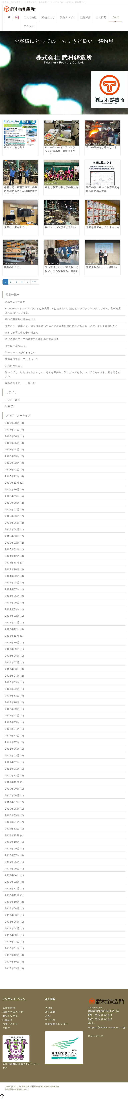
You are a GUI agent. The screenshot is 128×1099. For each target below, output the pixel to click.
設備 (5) (10, 406)
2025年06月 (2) (14, 516)
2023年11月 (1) (14, 635)
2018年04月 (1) (14, 928)
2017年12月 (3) (14, 955)
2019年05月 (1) (14, 868)
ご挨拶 (49, 1008)
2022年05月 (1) (14, 722)
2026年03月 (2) (14, 456)
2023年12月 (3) (14, 629)
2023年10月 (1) (14, 642)
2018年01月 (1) (14, 948)
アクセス (29, 26)
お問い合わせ (10, 1024)
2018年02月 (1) (14, 941)
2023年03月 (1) (14, 682)
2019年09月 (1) (14, 848)
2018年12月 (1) (14, 888)
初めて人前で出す (15, 302)
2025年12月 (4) (14, 476)
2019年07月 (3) (14, 855)
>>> (34, 282)
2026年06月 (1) (14, 436)
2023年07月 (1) (14, 662)
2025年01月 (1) (14, 549)
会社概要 (101, 17)
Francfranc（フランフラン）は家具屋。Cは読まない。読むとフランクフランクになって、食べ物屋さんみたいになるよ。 (63, 310)
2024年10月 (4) (14, 569)
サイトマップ (95, 1036)
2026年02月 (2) (14, 463)
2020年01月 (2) (14, 822)
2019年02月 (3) (14, 881)
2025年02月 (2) (14, 542)
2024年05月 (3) (14, 602)
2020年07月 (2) (14, 802)
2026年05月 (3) (14, 443)
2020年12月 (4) (14, 775)
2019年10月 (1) (14, 842)
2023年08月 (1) (14, 655)
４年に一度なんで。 (16, 345)
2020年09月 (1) (14, 788)
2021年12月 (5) (14, 735)
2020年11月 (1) (14, 782)
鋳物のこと (48, 17)
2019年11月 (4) (14, 835)
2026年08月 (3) (14, 423)
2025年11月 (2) (14, 482)
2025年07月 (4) (14, 509)
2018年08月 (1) (14, 908)
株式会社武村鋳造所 (31, 1086)
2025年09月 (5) (14, 496)
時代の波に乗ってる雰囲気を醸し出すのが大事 (32, 339)
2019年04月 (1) (14, 875)
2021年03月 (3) (14, 755)
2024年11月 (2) (14, 562)
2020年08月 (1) (14, 795)
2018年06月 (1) (14, 915)
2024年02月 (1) (14, 615)
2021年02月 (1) (14, 762)
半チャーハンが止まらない (20, 352)
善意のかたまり (14, 365)
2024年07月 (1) (14, 589)
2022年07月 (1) (14, 715)
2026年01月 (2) (14, 469)
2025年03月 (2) (14, 536)
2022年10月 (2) (14, 702)
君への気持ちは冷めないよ (20, 319)
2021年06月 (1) (14, 748)
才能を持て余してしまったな (21, 359)
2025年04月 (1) (14, 529)
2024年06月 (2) (14, 596)
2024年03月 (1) (14, 609)
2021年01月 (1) (14, 768)
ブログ (115, 17)
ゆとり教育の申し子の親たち (21, 332)
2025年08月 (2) (14, 502)
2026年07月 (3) (14, 429)
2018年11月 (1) (14, 895)
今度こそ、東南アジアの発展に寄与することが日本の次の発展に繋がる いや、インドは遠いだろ (61, 326)
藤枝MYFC (16, 1064)
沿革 (47, 1016)
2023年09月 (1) (14, 649)
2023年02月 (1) (14, 689)
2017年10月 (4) (14, 961)
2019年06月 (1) (14, 862)
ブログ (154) (12, 399)
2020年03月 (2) (14, 815)
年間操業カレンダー (56, 1024)
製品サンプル (67, 17)
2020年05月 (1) (14, 808)
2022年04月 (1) (14, 729)
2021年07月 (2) (14, 742)
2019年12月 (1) (14, 828)
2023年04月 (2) (14, 675)
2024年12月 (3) (14, 556)
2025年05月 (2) (14, 522)
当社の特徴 (30, 17)
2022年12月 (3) (14, 695)
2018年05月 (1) (14, 921)
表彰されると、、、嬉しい (20, 383)
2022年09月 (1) (14, 709)
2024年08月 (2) (14, 582)
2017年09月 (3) (14, 968)
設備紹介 (85, 17)
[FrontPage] (9, 17)
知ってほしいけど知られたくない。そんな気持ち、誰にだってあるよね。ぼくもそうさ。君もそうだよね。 (62, 374)
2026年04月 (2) (14, 449)
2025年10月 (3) (14, 489)
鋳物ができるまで (12, 1012)
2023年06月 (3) (14, 669)
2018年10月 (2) (14, 901)
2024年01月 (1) (14, 622)
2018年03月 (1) (14, 935)
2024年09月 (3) (14, 576)
